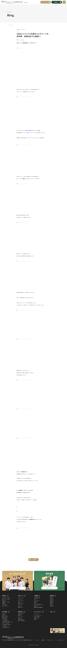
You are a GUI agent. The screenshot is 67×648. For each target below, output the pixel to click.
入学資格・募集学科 (37, 597)
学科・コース (20, 595)
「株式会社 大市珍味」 (28, 130)
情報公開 (3, 603)
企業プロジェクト (4, 615)
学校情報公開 (25, 2)
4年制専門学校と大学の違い (6, 624)
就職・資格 (20, 611)
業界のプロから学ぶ (5, 616)
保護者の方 (51, 601)
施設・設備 (3, 613)
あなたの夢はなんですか (6, 627)
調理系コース (23, 29)
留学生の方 (51, 603)
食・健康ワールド (20, 607)
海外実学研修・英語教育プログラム (7, 622)
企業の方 (51, 604)
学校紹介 (4, 595)
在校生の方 (51, 599)
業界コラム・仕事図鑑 (21, 620)
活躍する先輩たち (20, 619)
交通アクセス (4, 600)
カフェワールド (20, 604)
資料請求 (43, 640)
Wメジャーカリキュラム (5, 623)
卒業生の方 (51, 600)
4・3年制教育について (5, 620)
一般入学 (35, 603)
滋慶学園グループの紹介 (6, 601)
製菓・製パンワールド (21, 603)
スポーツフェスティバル (37, 615)
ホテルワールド (20, 599)
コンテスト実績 (4, 626)
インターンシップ (20, 616)
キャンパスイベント (37, 613)
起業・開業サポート (21, 613)
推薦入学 (35, 601)
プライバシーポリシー (50, 640)
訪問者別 (52, 595)
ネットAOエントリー (37, 600)
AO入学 (35, 599)
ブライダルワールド (21, 597)
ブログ (51, 611)
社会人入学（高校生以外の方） (38, 604)
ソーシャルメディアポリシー (61, 640)
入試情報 (36, 595)
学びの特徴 (4, 611)
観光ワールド (20, 601)
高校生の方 (51, 597)
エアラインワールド (21, 600)
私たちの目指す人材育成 (6, 597)
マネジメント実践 (4, 619)
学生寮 (35, 619)
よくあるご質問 (4, 604)
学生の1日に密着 (36, 616)
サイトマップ (37, 640)
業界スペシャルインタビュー (6, 599)
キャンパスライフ (37, 611)
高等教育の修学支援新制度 (38, 607)
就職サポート (20, 615)
